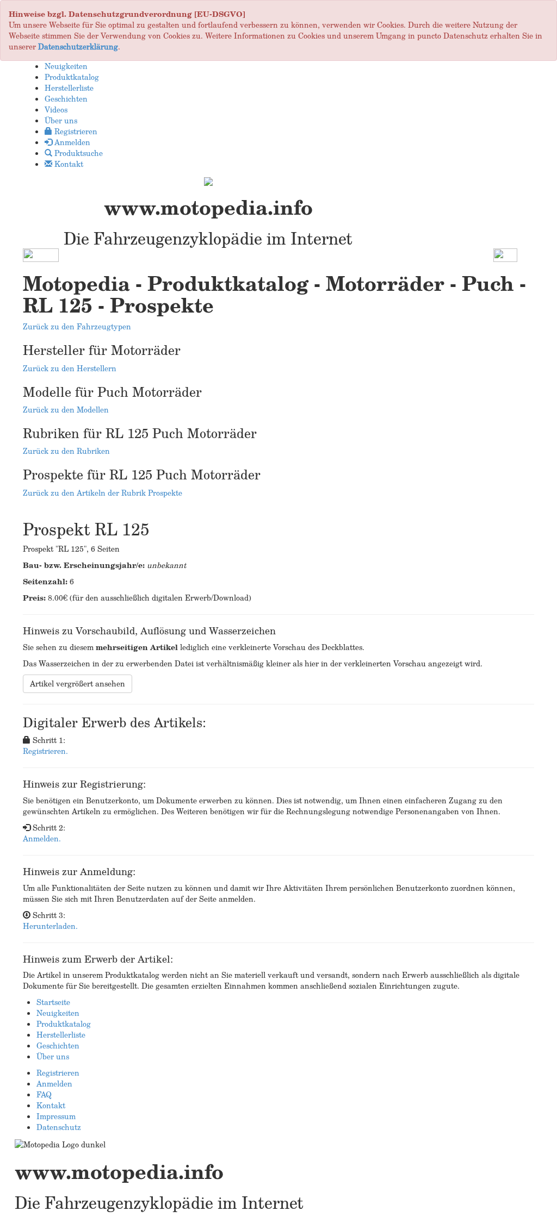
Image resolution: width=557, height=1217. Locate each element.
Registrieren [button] (74, 131)
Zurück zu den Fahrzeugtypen (77, 326)
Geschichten (57, 1045)
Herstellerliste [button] (69, 87)
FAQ (44, 1094)
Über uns (52, 1056)
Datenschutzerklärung (78, 46)
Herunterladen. (50, 926)
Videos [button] (56, 109)
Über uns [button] (61, 120)
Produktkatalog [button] (72, 77)
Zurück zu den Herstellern (69, 368)
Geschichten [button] (66, 98)
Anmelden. (42, 838)
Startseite (53, 1002)
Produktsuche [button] (77, 153)
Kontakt (50, 1105)
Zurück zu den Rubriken (66, 451)
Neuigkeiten (57, 1013)
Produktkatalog (63, 1023)
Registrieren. (45, 751)
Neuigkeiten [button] (66, 66)
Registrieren (57, 1072)
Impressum (56, 1116)
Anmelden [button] (71, 142)
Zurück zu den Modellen (66, 409)
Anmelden (54, 1083)
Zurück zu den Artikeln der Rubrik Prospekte (102, 492)
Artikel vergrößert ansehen (77, 683)
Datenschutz (58, 1127)
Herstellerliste (60, 1034)
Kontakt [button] (67, 164)
